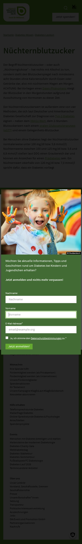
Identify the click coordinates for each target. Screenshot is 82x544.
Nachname (11, 293)
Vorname (10, 308)
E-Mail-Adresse (13, 323)
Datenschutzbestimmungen (46, 338)
